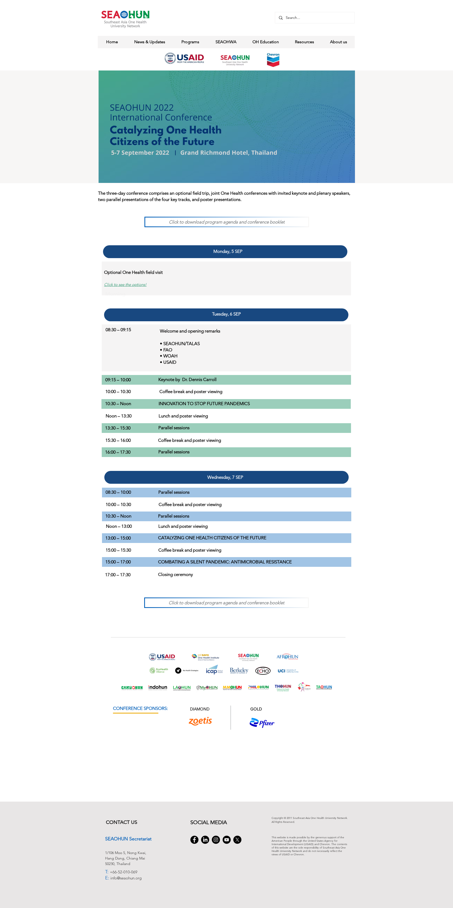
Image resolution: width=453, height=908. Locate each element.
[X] (237, 840)
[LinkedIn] (205, 840)
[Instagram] (216, 840)
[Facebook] (194, 840)
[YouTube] (227, 840)
